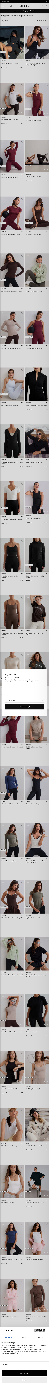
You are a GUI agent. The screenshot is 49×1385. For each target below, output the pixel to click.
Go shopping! (24, 707)
